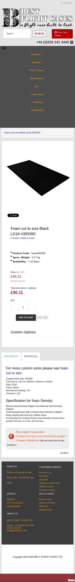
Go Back (64, 453)
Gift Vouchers (15, 503)
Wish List (43, 506)
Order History (47, 503)
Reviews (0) (30, 356)
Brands (11, 499)
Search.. (39, 33)
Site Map (43, 480)
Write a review (28, 238)
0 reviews (15, 238)
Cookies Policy (47, 490)
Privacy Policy (47, 487)
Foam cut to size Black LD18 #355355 (22, 132)
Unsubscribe (13, 506)
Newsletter (45, 510)
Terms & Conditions (49, 483)
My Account (45, 499)
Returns (43, 476)
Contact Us (45, 473)
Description (11, 356)
